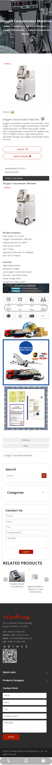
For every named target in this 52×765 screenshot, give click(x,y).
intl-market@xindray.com (21, 638)
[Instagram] (22, 646)
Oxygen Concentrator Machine (18, 455)
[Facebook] (4, 646)
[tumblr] (26, 646)
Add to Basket (21, 156)
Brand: (8, 172)
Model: (8, 168)
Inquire (20, 149)
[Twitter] (13, 646)
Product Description (14, 178)
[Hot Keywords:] (43, 475)
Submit (26, 551)
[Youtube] (17, 646)
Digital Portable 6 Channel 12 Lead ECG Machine (35, 589)
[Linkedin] (9, 646)
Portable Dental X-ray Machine (17, 585)
